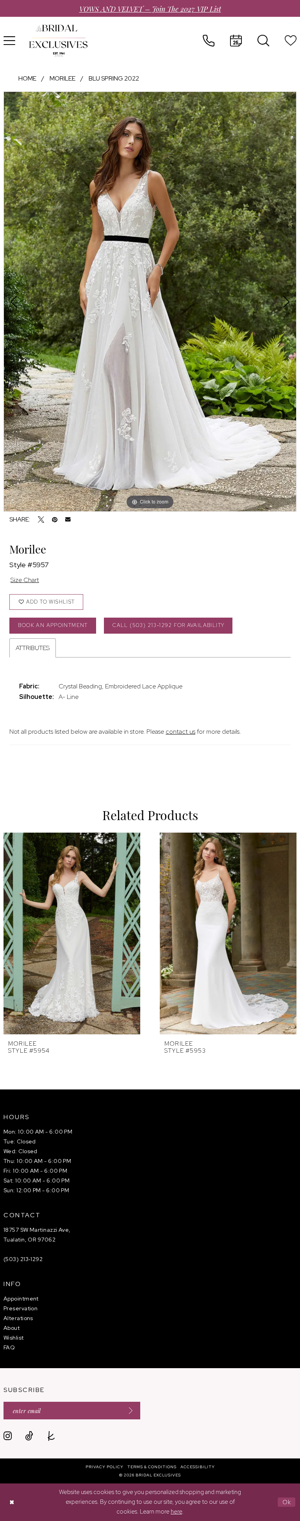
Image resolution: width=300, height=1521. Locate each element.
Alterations (18, 1318)
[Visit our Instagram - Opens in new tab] (8, 1436)
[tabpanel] (150, 301)
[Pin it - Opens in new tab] (54, 519)
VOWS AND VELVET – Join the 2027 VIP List (150, 8)
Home (27, 78)
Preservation (21, 1308)
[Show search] (263, 41)
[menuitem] (208, 41)
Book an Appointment (53, 625)
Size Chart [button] (25, 580)
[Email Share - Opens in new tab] (68, 519)
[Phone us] (208, 41)
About (12, 1327)
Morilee (62, 78)
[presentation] (72, 933)
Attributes (33, 648)
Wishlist (14, 1337)
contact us (180, 731)
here (176, 1512)
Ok (286, 1502)
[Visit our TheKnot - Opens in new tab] (51, 1436)
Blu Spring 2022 (114, 78)
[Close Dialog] (12, 1502)
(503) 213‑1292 (23, 1259)
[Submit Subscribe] (128, 1410)
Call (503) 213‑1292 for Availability (168, 625)
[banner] (58, 41)
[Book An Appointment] (236, 41)
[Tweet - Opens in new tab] (41, 519)
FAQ (9, 1347)
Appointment (21, 1298)
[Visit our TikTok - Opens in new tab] (29, 1436)
